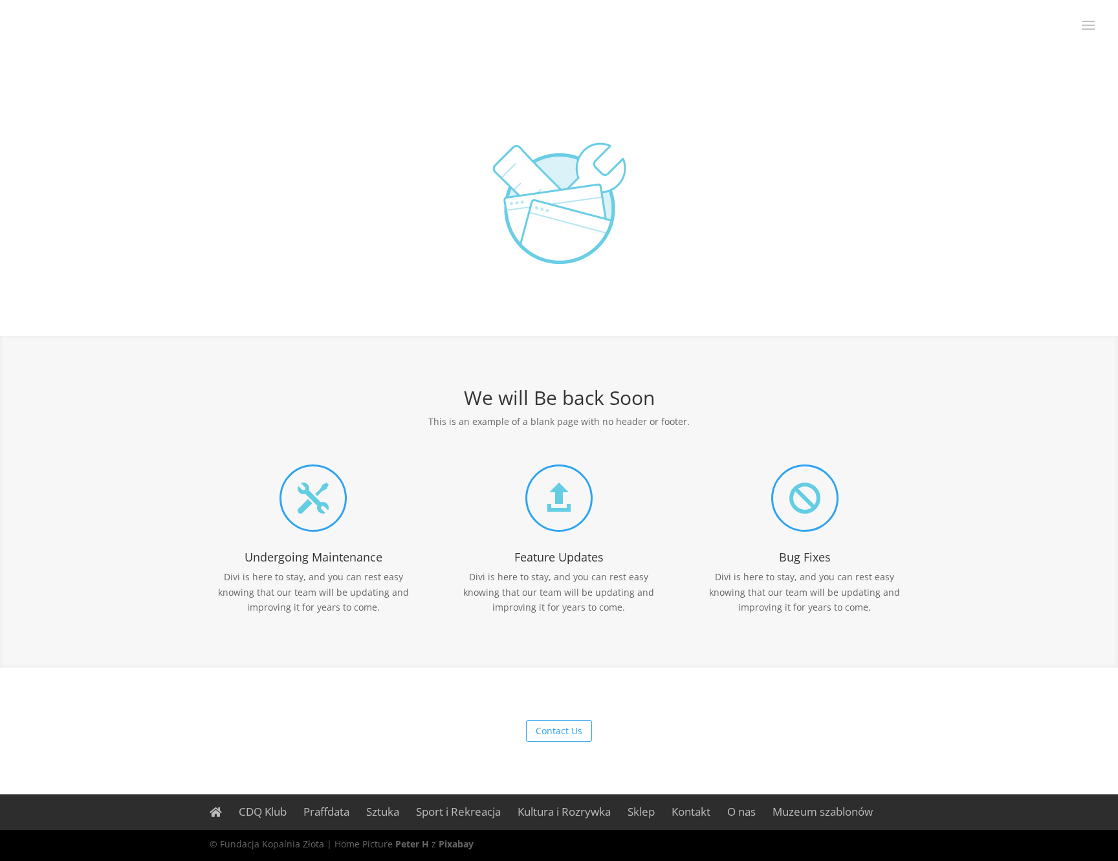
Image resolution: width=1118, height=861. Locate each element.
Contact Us (559, 731)
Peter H (412, 844)
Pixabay (456, 844)
